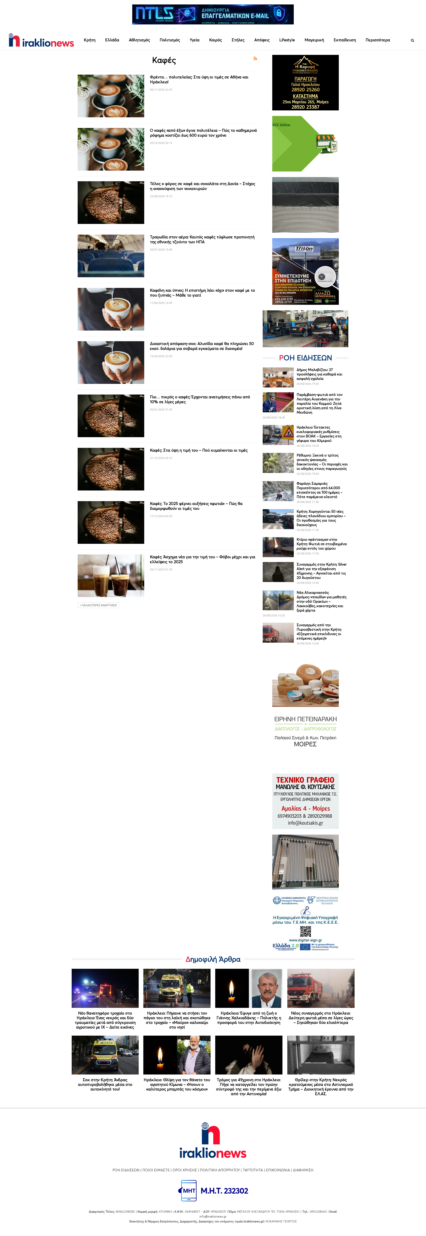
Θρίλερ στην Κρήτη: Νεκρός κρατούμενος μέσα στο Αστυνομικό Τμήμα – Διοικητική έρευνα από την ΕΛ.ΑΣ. (320, 1086)
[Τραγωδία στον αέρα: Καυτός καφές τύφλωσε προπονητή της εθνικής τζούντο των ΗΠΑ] (111, 256)
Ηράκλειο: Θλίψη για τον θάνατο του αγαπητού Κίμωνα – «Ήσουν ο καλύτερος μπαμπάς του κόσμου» (177, 1084)
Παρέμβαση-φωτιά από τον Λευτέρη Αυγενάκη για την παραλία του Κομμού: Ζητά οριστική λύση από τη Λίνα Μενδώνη (320, 403)
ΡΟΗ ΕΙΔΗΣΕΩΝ (126, 1170)
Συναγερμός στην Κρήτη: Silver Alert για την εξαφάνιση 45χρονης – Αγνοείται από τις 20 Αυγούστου (322, 571)
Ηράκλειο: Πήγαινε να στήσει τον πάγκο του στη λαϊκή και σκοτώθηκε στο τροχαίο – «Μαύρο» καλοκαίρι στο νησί (177, 1020)
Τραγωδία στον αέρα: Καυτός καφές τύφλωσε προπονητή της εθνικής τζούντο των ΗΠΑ (202, 239)
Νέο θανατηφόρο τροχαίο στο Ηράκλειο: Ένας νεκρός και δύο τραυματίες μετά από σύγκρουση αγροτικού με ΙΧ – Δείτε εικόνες (105, 1020)
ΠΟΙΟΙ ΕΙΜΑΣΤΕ (156, 1170)
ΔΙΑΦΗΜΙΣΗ (303, 1170)
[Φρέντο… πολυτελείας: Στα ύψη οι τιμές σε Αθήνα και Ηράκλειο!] (111, 96)
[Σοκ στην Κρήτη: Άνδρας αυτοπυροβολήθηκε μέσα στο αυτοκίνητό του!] (105, 1055)
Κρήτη (89, 40)
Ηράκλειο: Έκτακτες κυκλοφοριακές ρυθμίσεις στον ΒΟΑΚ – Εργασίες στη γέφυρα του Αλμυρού (319, 434)
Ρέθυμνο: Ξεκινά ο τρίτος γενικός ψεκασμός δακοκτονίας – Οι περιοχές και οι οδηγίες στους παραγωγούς (322, 462)
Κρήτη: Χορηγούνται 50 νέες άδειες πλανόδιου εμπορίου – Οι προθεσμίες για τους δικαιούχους (321, 518)
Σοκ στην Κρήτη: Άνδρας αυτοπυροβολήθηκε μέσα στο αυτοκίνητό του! (105, 1084)
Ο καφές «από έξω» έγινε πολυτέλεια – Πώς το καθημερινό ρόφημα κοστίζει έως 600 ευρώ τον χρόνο (203, 133)
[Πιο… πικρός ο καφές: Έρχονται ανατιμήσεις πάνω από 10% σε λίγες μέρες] (111, 416)
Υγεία (194, 40)
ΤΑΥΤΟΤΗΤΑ (253, 1170)
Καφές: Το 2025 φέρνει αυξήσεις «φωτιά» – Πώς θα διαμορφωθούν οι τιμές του (196, 506)
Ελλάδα (112, 40)
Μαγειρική (314, 40)
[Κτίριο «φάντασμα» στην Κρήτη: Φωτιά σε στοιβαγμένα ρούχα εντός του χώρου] (278, 547)
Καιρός (215, 40)
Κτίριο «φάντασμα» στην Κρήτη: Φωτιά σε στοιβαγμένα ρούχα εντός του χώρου (322, 543)
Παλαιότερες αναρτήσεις (99, 605)
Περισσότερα (378, 40)
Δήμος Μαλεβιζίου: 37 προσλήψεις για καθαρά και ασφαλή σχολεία (319, 374)
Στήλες (238, 40)
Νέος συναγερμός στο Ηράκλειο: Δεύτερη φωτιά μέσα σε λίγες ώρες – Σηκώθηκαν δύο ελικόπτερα (321, 1018)
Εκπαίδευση (345, 40)
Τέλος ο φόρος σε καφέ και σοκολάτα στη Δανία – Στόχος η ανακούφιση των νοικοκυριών (202, 186)
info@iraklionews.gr (213, 1216)
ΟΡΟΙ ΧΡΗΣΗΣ (185, 1170)
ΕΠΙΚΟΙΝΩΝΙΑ (278, 1170)
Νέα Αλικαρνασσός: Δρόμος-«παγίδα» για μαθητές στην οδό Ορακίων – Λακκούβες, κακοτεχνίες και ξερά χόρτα (322, 601)
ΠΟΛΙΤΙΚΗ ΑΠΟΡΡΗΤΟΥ (220, 1170)
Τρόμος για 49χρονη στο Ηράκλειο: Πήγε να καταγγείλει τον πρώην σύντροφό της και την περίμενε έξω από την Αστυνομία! (248, 1086)
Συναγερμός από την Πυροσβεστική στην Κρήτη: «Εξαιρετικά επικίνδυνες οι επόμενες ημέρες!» (319, 631)
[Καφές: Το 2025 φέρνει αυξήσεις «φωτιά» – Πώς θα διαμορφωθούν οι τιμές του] (111, 522)
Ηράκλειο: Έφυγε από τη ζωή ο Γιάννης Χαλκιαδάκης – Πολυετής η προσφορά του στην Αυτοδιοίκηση (249, 1018)
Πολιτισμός (170, 40)
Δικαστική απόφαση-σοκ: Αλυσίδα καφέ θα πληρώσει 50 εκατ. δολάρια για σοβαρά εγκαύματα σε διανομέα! (202, 346)
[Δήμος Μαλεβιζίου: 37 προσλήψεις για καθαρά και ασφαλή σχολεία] (278, 377)
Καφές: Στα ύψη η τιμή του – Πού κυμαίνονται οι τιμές (199, 450)
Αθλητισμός (139, 40)
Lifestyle (287, 40)
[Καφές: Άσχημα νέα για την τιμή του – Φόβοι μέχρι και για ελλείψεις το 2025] (111, 575)
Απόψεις (262, 40)
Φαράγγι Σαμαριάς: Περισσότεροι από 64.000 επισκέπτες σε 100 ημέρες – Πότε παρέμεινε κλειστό (320, 490)
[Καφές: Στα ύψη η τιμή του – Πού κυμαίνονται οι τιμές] (111, 469)
